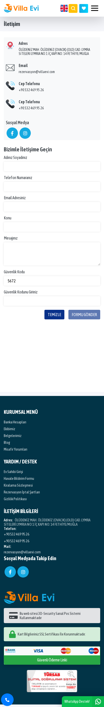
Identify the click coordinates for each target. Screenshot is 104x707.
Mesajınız (11, 238)
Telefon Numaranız (18, 177)
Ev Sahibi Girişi (13, 471)
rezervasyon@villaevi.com (37, 72)
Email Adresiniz (15, 197)
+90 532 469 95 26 (31, 90)
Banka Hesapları (15, 422)
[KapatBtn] (7, 699)
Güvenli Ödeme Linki (52, 660)
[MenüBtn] (94, 8)
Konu (7, 218)
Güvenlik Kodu (14, 272)
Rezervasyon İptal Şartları (22, 492)
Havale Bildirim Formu (19, 478)
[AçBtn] (73, 8)
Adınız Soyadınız (15, 157)
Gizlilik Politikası (15, 499)
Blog (7, 442)
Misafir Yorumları (15, 449)
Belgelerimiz (12, 435)
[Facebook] (10, 572)
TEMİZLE (54, 314)
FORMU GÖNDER (84, 314)
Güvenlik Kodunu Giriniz (21, 292)
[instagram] (23, 572)
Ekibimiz (9, 429)
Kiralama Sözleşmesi (18, 485)
